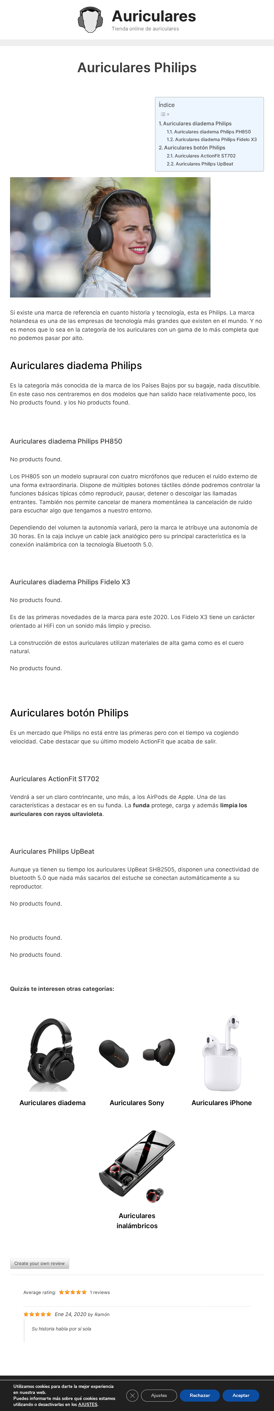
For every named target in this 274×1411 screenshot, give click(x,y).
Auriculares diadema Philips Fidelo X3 (216, 139)
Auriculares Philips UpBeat (204, 163)
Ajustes (159, 1395)
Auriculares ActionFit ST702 (205, 155)
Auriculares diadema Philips (197, 123)
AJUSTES (87, 1405)
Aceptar (241, 1395)
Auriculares (154, 16)
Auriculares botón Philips (194, 147)
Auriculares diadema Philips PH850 (212, 131)
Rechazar (200, 1395)
